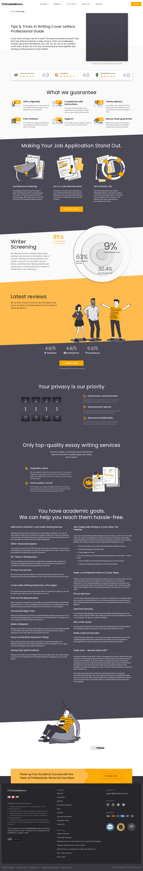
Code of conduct (67, 867)
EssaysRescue (93, 353)
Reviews (99, 4)
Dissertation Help (63, 820)
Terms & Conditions (8, 867)
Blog (58, 809)
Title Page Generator (64, 837)
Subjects (56, 4)
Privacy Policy (22, 867)
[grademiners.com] (9, 797)
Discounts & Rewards (64, 816)
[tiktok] (108, 805)
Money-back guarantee (50, 867)
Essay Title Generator (64, 853)
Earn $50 (60, 813)
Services (43, 4)
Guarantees (61, 797)
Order (136, 4)
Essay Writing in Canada (13, 797)
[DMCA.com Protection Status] (14, 840)
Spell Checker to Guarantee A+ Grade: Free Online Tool (76, 849)
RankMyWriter (72, 353)
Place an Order (71, 209)
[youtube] (123, 805)
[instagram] (118, 805)
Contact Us (60, 824)
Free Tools (71, 4)
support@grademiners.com (117, 793)
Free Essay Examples (64, 805)
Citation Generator (63, 833)
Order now (72, 363)
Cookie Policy (34, 867)
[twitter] (113, 805)
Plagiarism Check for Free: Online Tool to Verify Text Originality (79, 841)
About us (85, 4)
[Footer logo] (16, 791)
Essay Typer (61, 857)
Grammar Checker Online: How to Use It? (71, 845)
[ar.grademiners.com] (17, 797)
